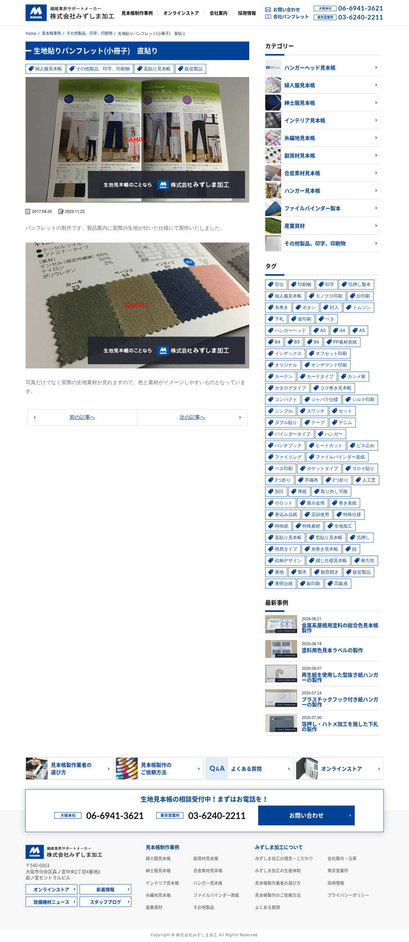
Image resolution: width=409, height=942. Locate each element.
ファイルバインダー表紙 (216, 895)
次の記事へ (192, 417)
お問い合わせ (286, 9)
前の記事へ (82, 417)
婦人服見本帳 (48, 68)
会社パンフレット (291, 16)
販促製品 (194, 68)
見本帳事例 (51, 33)
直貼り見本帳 (157, 68)
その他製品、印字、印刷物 (89, 33)
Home (31, 33)
